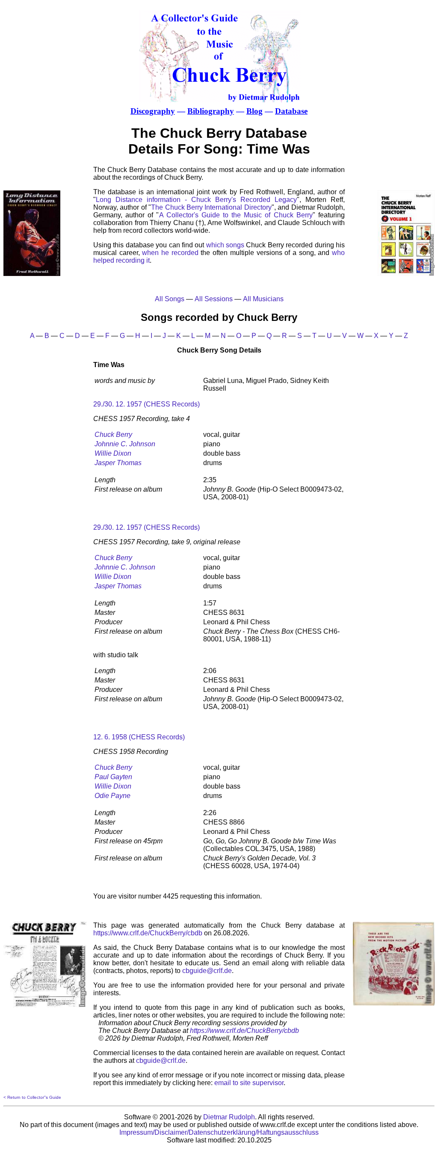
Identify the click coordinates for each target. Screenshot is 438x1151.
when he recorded (170, 252)
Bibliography (210, 111)
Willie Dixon (113, 453)
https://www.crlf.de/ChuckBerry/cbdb (147, 933)
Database (291, 111)
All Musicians (263, 299)
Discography (152, 111)
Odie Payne (112, 795)
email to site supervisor (249, 1082)
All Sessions (214, 299)
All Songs (169, 299)
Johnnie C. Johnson (125, 444)
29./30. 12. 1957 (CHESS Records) (146, 404)
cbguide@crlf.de (207, 970)
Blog (254, 111)
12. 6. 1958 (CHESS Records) (139, 737)
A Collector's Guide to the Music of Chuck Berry (236, 215)
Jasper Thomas (118, 462)
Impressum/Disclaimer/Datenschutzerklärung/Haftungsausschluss (219, 1132)
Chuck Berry (113, 434)
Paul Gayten (113, 776)
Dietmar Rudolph (229, 1117)
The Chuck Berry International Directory (211, 207)
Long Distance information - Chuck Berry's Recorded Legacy (196, 199)
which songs (225, 245)
